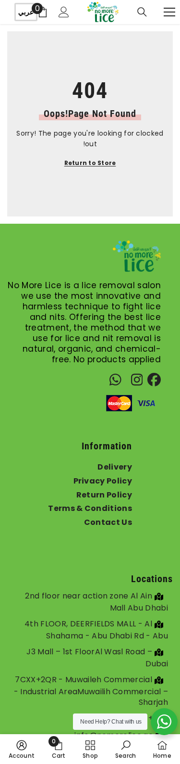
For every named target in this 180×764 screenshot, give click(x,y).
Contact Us (108, 522)
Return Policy (104, 494)
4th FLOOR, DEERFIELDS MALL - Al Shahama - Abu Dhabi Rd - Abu (96, 629)
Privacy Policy (102, 480)
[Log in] (64, 12)
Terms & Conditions (90, 508)
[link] (125, 749)
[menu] (169, 12)
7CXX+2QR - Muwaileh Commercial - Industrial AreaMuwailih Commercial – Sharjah (91, 691)
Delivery (114, 466)
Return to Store (90, 163)
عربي (26, 12)
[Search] (142, 12)
